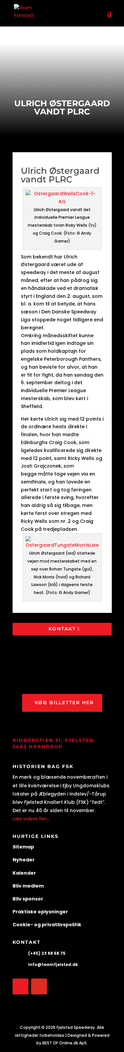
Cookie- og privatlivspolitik (47, 924)
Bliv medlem (28, 886)
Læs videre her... (31, 818)
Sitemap (23, 847)
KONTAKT (62, 629)
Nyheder (24, 859)
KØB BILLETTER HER (64, 703)
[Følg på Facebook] (20, 986)
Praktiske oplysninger (40, 911)
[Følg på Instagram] (39, 986)
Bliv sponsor (28, 898)
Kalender (24, 873)
